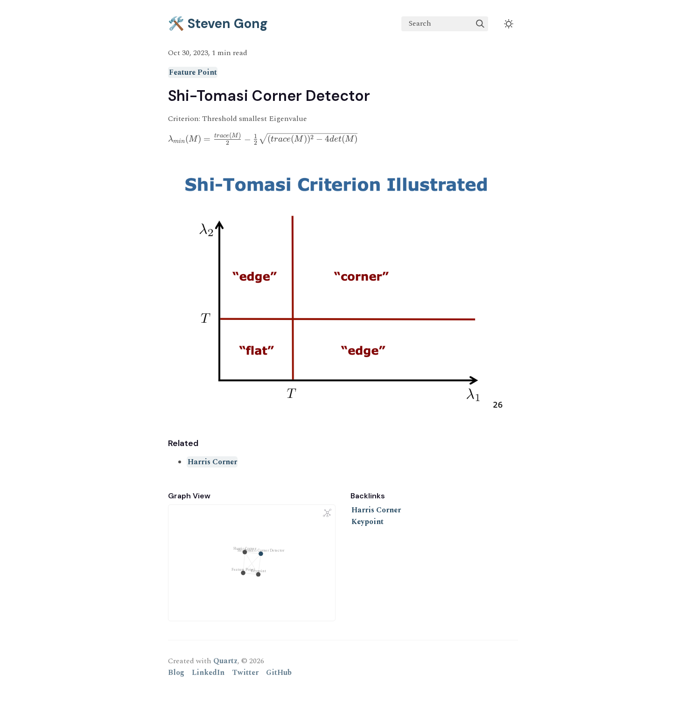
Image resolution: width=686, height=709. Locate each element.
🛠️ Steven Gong (218, 23)
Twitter (245, 672)
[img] (480, 24)
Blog (176, 672)
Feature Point (193, 72)
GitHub (279, 672)
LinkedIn (208, 672)
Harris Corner (212, 462)
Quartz (225, 660)
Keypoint (367, 521)
